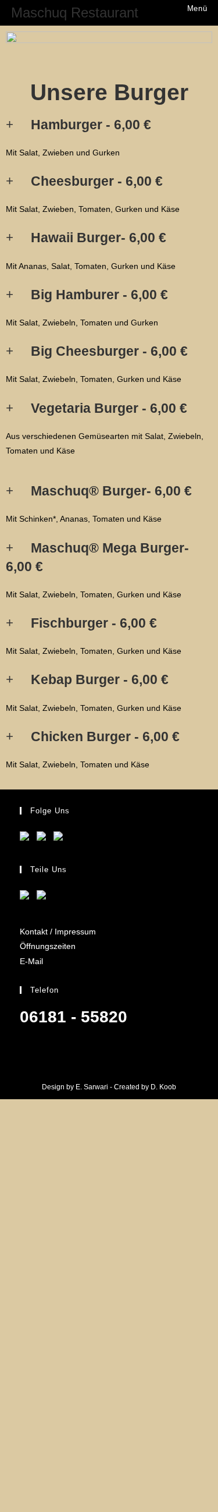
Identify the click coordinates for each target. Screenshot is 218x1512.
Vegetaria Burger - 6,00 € (109, 408)
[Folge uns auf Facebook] (27, 838)
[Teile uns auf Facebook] (27, 897)
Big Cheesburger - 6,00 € (109, 351)
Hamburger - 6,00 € (91, 124)
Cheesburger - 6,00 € (97, 181)
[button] (109, 124)
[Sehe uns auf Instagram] (60, 838)
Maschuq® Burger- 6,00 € (111, 490)
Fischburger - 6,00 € (94, 623)
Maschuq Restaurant (74, 12)
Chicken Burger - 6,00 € (105, 736)
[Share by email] (44, 897)
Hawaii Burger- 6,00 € (98, 237)
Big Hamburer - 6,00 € (99, 294)
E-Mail (31, 961)
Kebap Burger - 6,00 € (100, 679)
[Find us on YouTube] (44, 838)
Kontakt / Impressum (58, 931)
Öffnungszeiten (48, 946)
